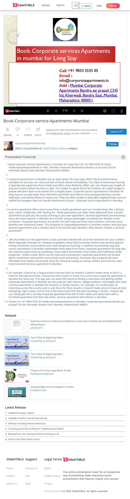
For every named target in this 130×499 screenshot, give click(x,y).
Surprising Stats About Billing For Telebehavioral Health (36, 428)
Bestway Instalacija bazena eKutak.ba (27, 423)
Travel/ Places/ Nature (54, 148)
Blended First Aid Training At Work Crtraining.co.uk (33, 433)
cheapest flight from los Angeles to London (52, 386)
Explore (60, 5)
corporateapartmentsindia (30, 143)
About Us (11, 483)
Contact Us (31, 468)
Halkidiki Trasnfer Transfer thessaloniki (27, 418)
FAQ (27, 475)
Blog (27, 483)
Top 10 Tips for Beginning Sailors (47, 337)
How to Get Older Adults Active (23, 439)
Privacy (48, 483)
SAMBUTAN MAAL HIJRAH (21, 412)
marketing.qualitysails (43, 340)
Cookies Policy (52, 475)
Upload (45, 5)
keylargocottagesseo (42, 373)
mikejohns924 (38, 390)
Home (9, 468)
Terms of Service (53, 491)
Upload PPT (116, 131)
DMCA (47, 468)
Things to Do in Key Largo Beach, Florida (51, 370)
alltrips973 (37, 327)
